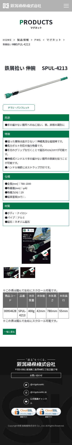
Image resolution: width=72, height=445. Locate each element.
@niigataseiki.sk (38, 392)
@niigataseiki (37, 384)
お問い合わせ (36, 375)
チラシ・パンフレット (18, 107)
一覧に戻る (9, 331)
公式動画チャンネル (38, 401)
